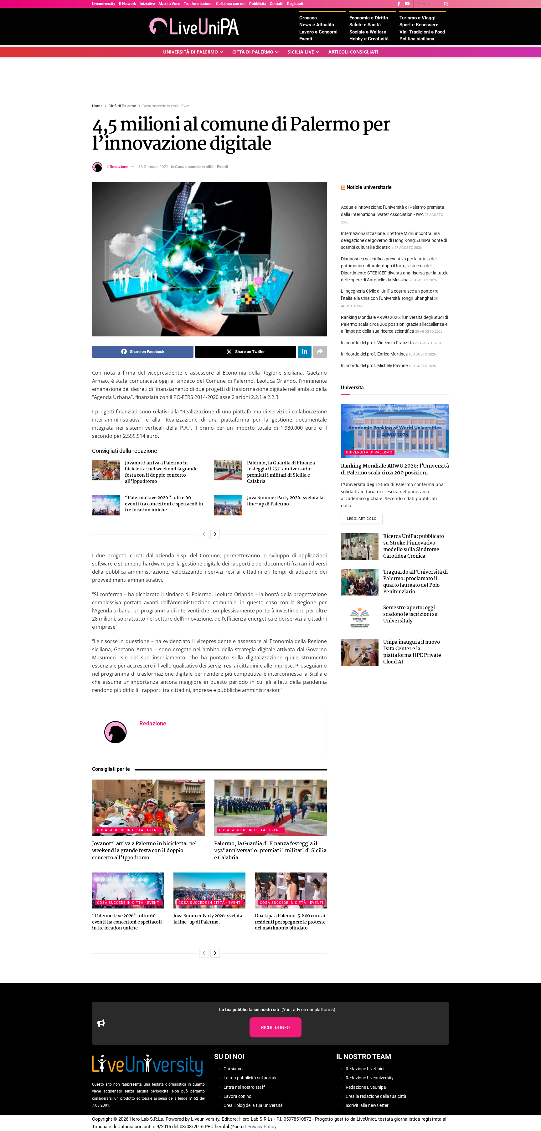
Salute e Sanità (365, 25)
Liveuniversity (103, 4)
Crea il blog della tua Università (253, 1105)
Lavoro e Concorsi (318, 32)
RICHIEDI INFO (275, 1027)
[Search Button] (445, 4)
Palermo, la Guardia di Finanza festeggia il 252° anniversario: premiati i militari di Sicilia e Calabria (281, 472)
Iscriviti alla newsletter (367, 1105)
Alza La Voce (169, 4)
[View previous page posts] (204, 534)
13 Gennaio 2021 (153, 166)
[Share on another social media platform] (320, 352)
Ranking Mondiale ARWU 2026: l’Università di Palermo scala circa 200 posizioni (395, 469)
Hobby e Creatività (369, 39)
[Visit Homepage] (195, 26)
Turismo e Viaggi (417, 18)
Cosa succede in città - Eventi (167, 106)
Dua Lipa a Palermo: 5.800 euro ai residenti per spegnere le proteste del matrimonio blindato (290, 922)
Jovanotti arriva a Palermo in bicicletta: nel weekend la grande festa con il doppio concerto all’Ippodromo (161, 472)
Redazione (119, 166)
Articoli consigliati (353, 52)
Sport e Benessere (418, 25)
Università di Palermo (190, 52)
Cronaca (308, 18)
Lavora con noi (238, 1096)
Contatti (276, 4)
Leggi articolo (365, 518)
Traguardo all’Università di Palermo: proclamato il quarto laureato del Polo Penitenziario (415, 582)
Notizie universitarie (369, 187)
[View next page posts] (215, 534)
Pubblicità (257, 4)
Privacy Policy (261, 1126)
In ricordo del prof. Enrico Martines (374, 353)
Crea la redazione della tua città (376, 1096)
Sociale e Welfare (367, 32)
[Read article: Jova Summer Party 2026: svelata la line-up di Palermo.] (228, 505)
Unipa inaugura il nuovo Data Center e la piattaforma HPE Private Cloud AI (412, 652)
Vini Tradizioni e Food (422, 32)
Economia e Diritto (368, 18)
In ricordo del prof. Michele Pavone (374, 365)
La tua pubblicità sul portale (250, 1077)
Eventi (305, 39)
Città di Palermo (252, 52)
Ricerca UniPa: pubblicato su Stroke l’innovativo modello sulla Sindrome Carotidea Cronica (413, 546)
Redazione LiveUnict (365, 1068)
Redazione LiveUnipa (366, 1086)
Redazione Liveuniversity (370, 1077)
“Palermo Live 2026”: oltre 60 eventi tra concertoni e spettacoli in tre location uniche (164, 504)
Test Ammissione (198, 4)
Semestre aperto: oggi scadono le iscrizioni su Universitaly (410, 614)
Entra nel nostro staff (244, 1086)
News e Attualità (316, 25)
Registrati (295, 4)
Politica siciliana (416, 39)
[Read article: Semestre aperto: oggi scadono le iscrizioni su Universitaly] (360, 618)
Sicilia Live (301, 52)
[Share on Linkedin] (305, 352)
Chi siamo (233, 1068)
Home (97, 106)
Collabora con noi (230, 4)
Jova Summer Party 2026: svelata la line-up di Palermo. (285, 501)
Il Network (127, 4)
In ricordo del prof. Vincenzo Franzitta (377, 342)
